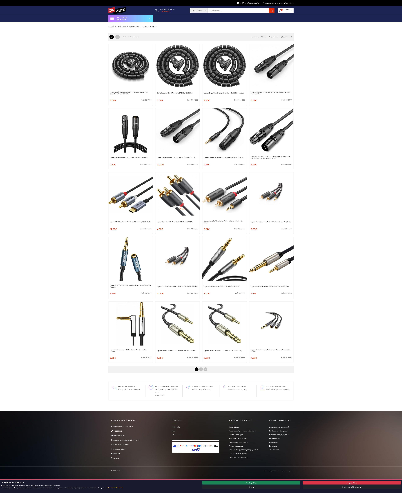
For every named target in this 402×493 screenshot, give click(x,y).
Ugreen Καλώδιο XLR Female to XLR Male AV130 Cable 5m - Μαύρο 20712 (271, 93)
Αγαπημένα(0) (270, 3)
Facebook (116, 453)
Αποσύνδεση (274, 450)
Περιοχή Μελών (285, 3)
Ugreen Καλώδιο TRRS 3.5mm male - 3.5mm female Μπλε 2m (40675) (130, 286)
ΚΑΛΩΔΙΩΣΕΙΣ (135, 26)
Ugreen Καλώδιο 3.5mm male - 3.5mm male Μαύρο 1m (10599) (128, 350)
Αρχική (111, 26)
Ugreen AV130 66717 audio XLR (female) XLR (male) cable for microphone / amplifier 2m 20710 (271, 157)
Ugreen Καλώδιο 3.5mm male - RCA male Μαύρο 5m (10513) (177, 286)
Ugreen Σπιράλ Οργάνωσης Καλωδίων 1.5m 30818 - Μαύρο (224, 93)
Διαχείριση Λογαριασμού (279, 427)
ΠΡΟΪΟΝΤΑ (121, 26)
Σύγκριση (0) (254, 3)
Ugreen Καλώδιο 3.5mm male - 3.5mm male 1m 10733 (221, 286)
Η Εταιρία (176, 427)
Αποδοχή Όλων (251, 483)
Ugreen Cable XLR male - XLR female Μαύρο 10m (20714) (176, 157)
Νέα (173, 431)
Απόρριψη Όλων (351, 483)
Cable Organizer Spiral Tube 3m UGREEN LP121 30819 (174, 93)
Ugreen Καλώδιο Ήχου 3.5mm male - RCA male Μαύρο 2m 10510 (223, 222)
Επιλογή (251, 487)
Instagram (116, 458)
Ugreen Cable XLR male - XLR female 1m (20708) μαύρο (129, 157)
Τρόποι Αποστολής (236, 446)
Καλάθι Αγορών (275, 438)
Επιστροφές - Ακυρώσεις (238, 442)
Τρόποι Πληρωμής (236, 435)
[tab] (117, 37)
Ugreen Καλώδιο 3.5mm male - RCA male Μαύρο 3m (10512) (271, 222)
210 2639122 (165, 11)
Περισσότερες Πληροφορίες (351, 487)
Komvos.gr (287, 471)
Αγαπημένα (273, 442)
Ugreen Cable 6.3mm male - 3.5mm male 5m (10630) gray (223, 350)
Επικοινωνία (177, 435)
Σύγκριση (273, 446)
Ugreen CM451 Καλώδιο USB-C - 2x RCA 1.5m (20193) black (130, 222)
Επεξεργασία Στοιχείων (278, 431)
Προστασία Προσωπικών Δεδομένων (243, 431)
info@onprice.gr (118, 435)
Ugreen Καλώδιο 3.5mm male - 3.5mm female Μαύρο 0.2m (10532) (270, 350)
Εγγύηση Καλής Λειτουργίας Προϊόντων (244, 450)
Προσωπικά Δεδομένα (115, 488)
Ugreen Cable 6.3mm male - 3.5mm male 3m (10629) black (176, 350)
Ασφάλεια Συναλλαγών (238, 438)
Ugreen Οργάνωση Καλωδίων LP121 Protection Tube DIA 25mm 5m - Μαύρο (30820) (129, 93)
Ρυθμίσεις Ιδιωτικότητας (238, 457)
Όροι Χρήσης (234, 427)
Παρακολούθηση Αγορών (279, 435)
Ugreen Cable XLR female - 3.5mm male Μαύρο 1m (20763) (223, 157)
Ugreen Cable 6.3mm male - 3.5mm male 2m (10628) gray (270, 286)
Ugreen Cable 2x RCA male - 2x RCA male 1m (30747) (174, 222)
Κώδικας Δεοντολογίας (238, 453)
